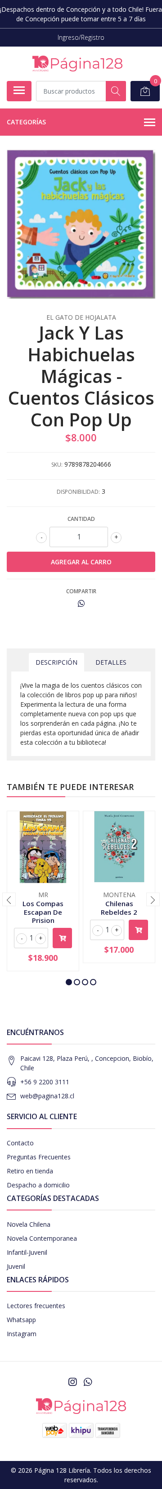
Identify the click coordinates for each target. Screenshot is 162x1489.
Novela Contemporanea (42, 1238)
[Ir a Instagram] (72, 1382)
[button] (69, 982)
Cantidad (81, 519)
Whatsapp (21, 1319)
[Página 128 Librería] (77, 63)
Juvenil (16, 1266)
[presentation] (9, 899)
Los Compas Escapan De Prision (42, 911)
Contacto (20, 1143)
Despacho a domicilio (38, 1185)
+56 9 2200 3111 (44, 1082)
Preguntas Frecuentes (39, 1157)
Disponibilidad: (78, 492)
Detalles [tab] (110, 662)
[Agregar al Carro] (62, 938)
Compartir (81, 591)
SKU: (57, 464)
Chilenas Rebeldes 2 (119, 907)
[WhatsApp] (88, 1382)
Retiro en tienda (30, 1171)
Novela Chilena (28, 1224)
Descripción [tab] (56, 662)
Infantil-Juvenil (27, 1252)
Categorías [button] (26, 122)
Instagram (21, 1333)
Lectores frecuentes (36, 1305)
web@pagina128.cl (47, 1096)
